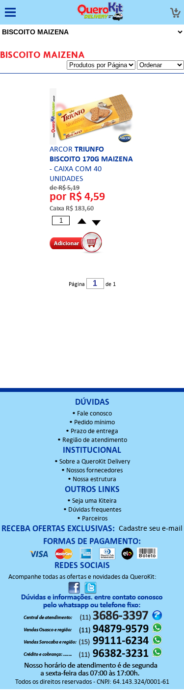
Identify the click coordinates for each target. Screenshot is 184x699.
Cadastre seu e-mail (151, 529)
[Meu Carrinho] (175, 13)
